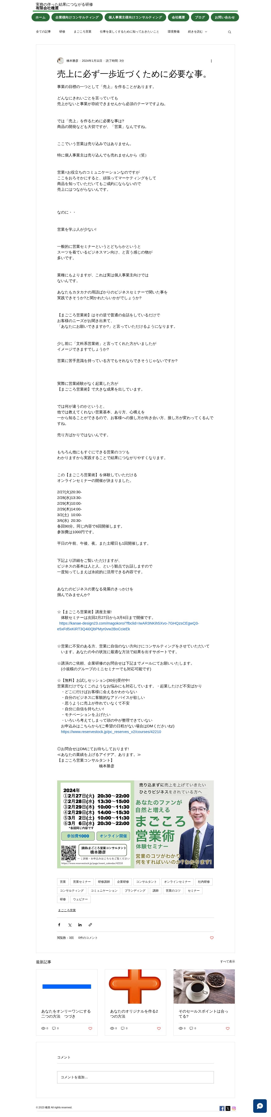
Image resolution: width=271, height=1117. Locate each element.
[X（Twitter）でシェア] (70, 925)
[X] (227, 1108)
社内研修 (204, 881)
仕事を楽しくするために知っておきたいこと (129, 31)
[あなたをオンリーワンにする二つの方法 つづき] (66, 986)
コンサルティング (72, 890)
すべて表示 (227, 961)
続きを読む (195, 31)
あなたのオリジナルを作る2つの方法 (134, 1013)
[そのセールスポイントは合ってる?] (204, 986)
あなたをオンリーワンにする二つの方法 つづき (66, 1013)
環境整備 (174, 31)
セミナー (194, 890)
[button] (230, 31)
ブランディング (135, 890)
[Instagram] (233, 1108)
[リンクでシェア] (90, 925)
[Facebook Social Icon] (222, 1108)
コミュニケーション (104, 890)
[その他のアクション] (211, 60)
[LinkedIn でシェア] (80, 925)
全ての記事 (43, 31)
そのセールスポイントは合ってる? (203, 1013)
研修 (62, 31)
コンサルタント (146, 881)
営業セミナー (82, 881)
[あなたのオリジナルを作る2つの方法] (135, 986)
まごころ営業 (82, 31)
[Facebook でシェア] (59, 925)
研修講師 (104, 881)
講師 (156, 890)
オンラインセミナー (177, 881)
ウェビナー (80, 899)
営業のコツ (173, 890)
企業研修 (123, 881)
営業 (63, 881)
